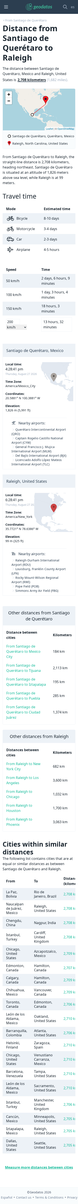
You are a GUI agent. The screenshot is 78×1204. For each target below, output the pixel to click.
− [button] (8, 101)
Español (6, 1197)
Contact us (23, 1197)
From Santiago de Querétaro (26, 20)
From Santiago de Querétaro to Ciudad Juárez (23, 712)
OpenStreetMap (65, 128)
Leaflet (49, 128)
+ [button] (8, 94)
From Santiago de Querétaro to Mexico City (23, 651)
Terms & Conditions (49, 1197)
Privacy (72, 1197)
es (73, 7)
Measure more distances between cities (39, 1167)
